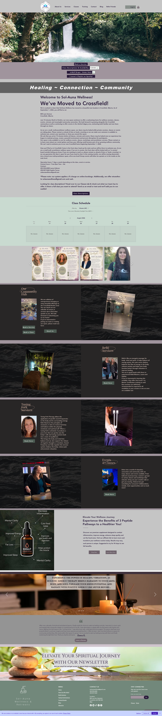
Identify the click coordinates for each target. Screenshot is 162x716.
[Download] (93, 72)
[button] (84, 7)
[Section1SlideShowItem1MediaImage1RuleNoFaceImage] (79, 610)
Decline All (146, 713)
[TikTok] (96, 705)
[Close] (160, 713)
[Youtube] (93, 705)
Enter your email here (47, 671)
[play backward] (30, 264)
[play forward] (132, 264)
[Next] (155, 595)
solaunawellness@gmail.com (54, 179)
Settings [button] (138, 713)
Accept (155, 713)
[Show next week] (92, 218)
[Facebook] (91, 705)
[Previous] (7, 595)
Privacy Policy (66, 713)
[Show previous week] (70, 218)
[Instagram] (101, 705)
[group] (34, 231)
